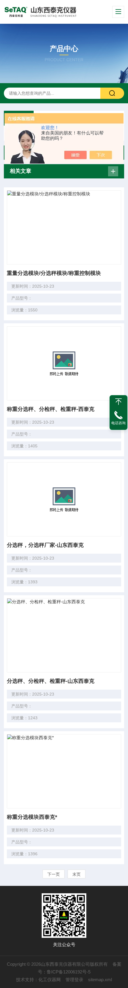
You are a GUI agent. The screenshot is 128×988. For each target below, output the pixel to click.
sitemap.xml (100, 979)
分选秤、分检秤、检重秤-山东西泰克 (50, 681)
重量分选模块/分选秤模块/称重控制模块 (54, 273)
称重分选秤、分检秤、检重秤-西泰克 (50, 409)
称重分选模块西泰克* (32, 817)
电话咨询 (118, 423)
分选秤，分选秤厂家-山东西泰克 (45, 545)
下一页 (53, 874)
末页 (76, 874)
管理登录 (74, 979)
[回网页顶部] (118, 402)
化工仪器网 (49, 979)
